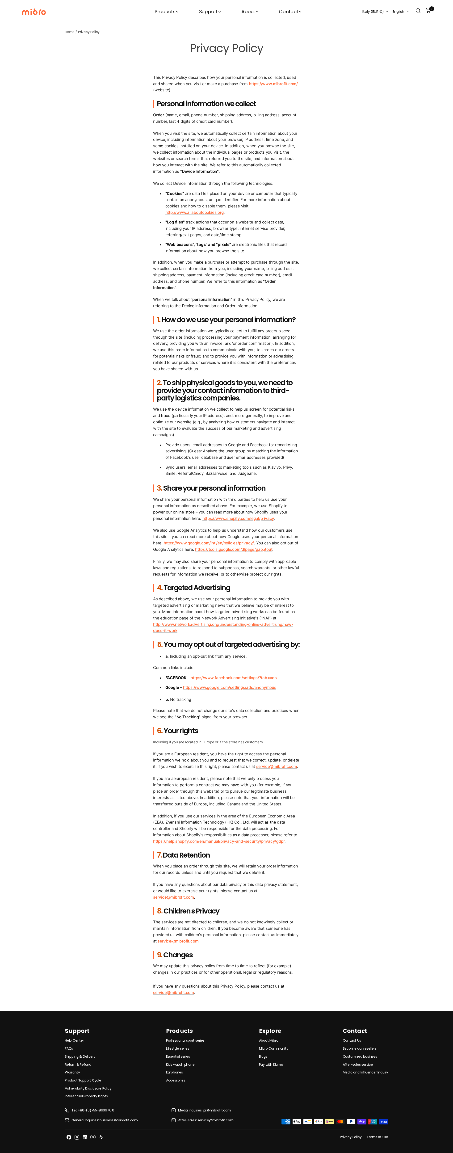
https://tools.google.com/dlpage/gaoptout (233, 549)
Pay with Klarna (271, 1064)
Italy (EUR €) (373, 11)
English (398, 11)
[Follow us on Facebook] (69, 1137)
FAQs (69, 1048)
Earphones (174, 1072)
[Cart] (428, 11)
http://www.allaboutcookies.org (194, 212)
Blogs (263, 1056)
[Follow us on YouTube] (93, 1137)
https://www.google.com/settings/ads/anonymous (229, 687)
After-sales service (358, 1064)
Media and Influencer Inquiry (365, 1072)
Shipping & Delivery (80, 1056)
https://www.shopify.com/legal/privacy (238, 518)
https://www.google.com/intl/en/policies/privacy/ (209, 543)
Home (70, 31)
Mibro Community (273, 1048)
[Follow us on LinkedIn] (85, 1137)
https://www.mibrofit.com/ (273, 83)
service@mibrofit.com (276, 766)
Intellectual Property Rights (86, 1096)
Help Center (74, 1040)
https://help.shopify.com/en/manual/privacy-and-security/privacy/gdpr (219, 841)
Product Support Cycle (83, 1080)
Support (208, 11)
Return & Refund (78, 1064)
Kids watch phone (180, 1064)
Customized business (360, 1056)
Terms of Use (377, 1137)
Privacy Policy (350, 1137)
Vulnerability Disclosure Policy (88, 1088)
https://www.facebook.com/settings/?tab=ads (234, 677)
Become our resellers (360, 1048)
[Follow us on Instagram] (77, 1137)
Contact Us (352, 1040)
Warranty (72, 1072)
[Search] (418, 11)
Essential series (178, 1056)
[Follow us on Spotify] (101, 1137)
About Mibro (268, 1040)
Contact (288, 11)
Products (165, 11)
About (248, 11)
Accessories (175, 1080)
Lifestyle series (177, 1048)
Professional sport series (185, 1040)
